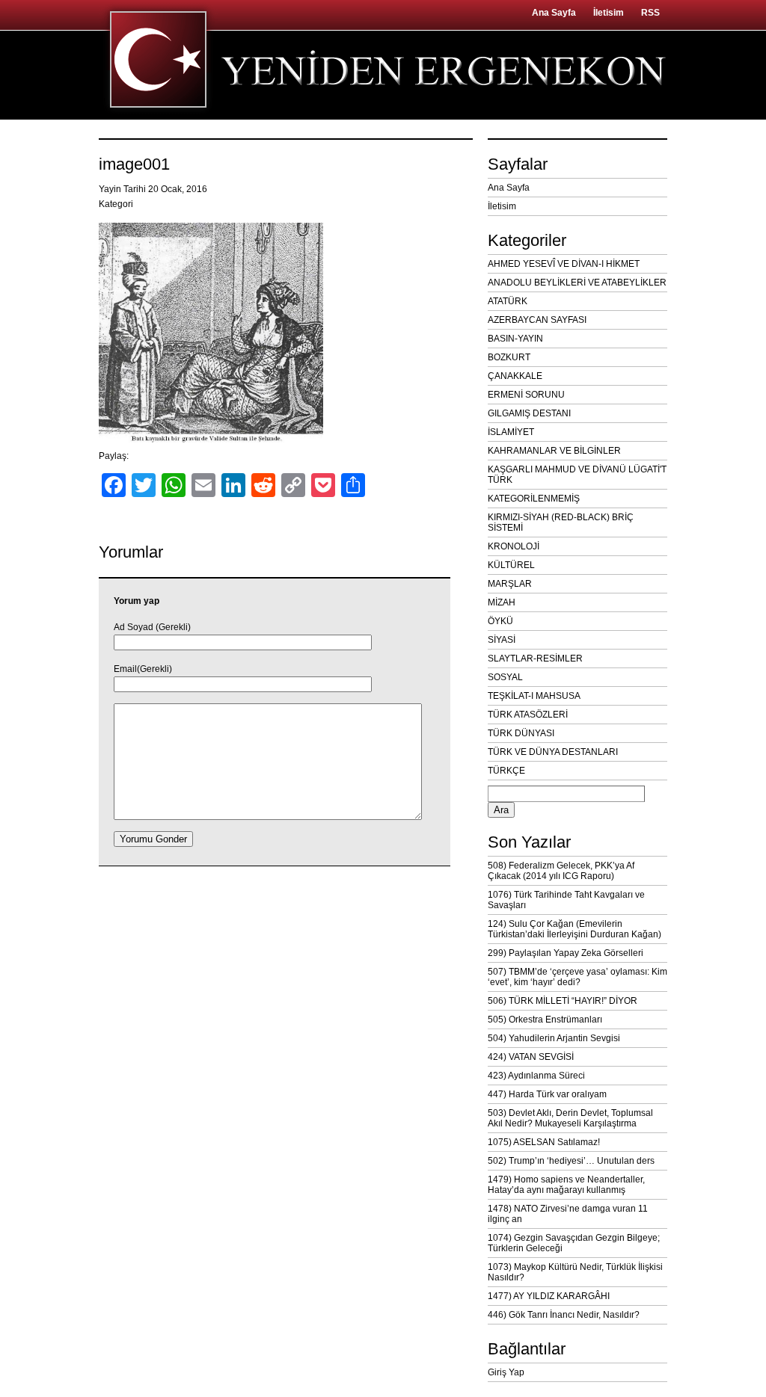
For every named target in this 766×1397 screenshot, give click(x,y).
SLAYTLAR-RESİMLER (535, 658)
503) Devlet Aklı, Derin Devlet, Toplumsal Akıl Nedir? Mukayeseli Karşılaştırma (570, 1118)
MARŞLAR (510, 584)
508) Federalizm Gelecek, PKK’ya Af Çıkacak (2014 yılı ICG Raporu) (561, 870)
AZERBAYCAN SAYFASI (537, 320)
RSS (650, 12)
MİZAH (501, 602)
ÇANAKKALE (515, 376)
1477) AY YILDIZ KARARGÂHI (549, 1296)
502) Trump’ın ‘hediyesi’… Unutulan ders (571, 1161)
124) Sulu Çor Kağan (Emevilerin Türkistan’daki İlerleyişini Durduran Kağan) (574, 929)
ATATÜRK (507, 301)
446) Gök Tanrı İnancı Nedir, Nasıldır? (564, 1315)
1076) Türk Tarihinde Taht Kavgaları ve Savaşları (566, 899)
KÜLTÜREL (511, 565)
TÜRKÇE (506, 770)
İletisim (608, 12)
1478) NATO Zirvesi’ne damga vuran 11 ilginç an (568, 1213)
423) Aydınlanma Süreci (536, 1075)
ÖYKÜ (500, 621)
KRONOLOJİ (513, 546)
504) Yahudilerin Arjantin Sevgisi (554, 1038)
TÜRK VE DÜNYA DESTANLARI (553, 752)
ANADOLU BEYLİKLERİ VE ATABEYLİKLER (577, 282)
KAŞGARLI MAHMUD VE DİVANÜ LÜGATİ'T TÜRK (577, 474)
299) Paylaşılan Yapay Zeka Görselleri (565, 953)
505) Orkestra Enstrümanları (545, 1019)
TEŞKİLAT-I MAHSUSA (534, 696)
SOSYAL (505, 677)
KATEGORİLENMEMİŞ (534, 498)
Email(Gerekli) (143, 669)
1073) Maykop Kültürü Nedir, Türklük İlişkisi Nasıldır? (575, 1272)
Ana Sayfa (554, 12)
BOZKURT (509, 357)
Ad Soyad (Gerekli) (152, 627)
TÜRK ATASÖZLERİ (528, 714)
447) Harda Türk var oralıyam (547, 1094)
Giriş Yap (506, 1372)
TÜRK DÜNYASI (521, 733)
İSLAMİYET (511, 432)
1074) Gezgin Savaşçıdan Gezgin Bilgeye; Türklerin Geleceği (574, 1243)
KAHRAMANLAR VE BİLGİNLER (554, 450)
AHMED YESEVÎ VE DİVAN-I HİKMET (564, 264)
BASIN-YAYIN (515, 338)
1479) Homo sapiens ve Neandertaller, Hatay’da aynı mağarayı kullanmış (566, 1184)
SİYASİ (501, 640)
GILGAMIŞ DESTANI (529, 413)
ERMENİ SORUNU (526, 394)
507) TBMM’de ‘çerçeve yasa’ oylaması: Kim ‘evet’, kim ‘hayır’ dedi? (577, 976)
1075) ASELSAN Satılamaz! (544, 1142)
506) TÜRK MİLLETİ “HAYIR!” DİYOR (562, 1001)
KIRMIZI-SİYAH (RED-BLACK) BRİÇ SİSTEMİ (561, 522)
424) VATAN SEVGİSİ (531, 1057)
